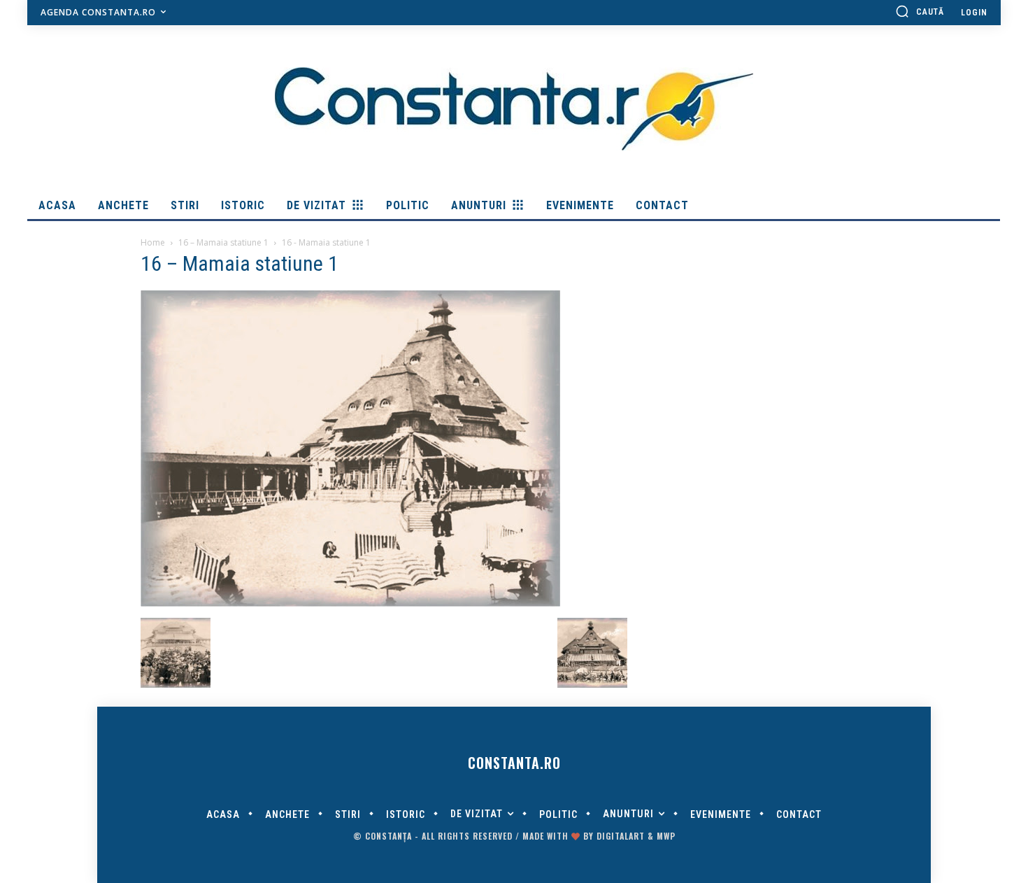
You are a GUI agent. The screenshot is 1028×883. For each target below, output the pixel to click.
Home (153, 242)
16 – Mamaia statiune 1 (223, 242)
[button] (919, 11)
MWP (666, 836)
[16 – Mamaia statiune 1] (350, 603)
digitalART (621, 836)
